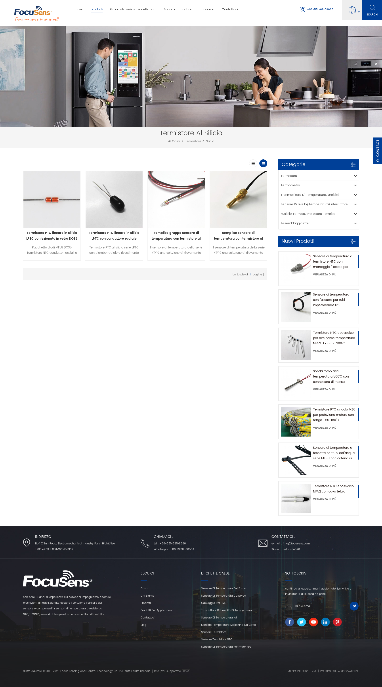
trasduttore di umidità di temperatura (226, 610)
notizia (187, 9)
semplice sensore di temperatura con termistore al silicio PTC (238, 236)
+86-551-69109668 (320, 10)
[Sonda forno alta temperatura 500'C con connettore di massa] (296, 383)
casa (79, 9)
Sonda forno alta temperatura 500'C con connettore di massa (331, 376)
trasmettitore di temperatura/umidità (310, 194)
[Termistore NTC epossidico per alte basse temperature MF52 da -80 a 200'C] (296, 345)
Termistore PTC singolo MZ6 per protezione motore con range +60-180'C (334, 415)
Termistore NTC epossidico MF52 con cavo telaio (333, 489)
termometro (290, 185)
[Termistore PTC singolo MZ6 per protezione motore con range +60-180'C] (296, 422)
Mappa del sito (298, 671)
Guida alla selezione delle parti (133, 9)
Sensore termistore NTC (216, 639)
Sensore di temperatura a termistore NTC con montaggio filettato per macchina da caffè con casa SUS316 (332, 262)
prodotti (97, 9)
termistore (289, 175)
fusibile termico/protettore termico (308, 213)
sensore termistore (213, 632)
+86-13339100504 (182, 549)
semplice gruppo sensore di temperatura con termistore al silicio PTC (176, 236)
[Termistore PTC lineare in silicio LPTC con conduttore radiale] (114, 199)
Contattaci (230, 9)
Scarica (169, 9)
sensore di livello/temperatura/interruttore (314, 204)
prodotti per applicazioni (156, 610)
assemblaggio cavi (295, 223)
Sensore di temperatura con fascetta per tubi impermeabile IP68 (331, 300)
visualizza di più (324, 275)
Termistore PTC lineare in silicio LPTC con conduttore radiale (114, 235)
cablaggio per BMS (213, 603)
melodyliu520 (291, 549)
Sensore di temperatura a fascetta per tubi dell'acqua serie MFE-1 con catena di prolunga (334, 453)
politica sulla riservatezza (339, 671)
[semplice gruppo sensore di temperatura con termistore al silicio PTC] (176, 199)
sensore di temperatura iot (219, 618)
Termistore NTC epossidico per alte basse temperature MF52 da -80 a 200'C (334, 338)
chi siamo (207, 9)
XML (314, 671)
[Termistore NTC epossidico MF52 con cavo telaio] (296, 498)
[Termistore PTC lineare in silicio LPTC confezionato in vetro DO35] (51, 199)
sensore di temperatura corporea (223, 596)
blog (143, 625)
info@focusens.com (296, 544)
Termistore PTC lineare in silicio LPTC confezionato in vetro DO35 (51, 235)
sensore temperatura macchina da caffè (228, 625)
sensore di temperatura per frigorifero (226, 647)
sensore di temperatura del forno (223, 588)
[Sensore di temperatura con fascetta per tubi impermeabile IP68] (296, 307)
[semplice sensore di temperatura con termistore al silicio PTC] (238, 199)
